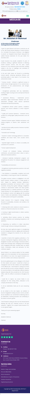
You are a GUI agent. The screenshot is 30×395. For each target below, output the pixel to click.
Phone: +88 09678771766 (9, 348)
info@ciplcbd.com (8, 352)
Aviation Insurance (6, 379)
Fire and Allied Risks (6, 372)
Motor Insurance (5, 374)
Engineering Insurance (7, 382)
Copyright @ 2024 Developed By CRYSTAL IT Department (15, 389)
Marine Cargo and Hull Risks (8, 369)
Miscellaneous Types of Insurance (10, 377)
